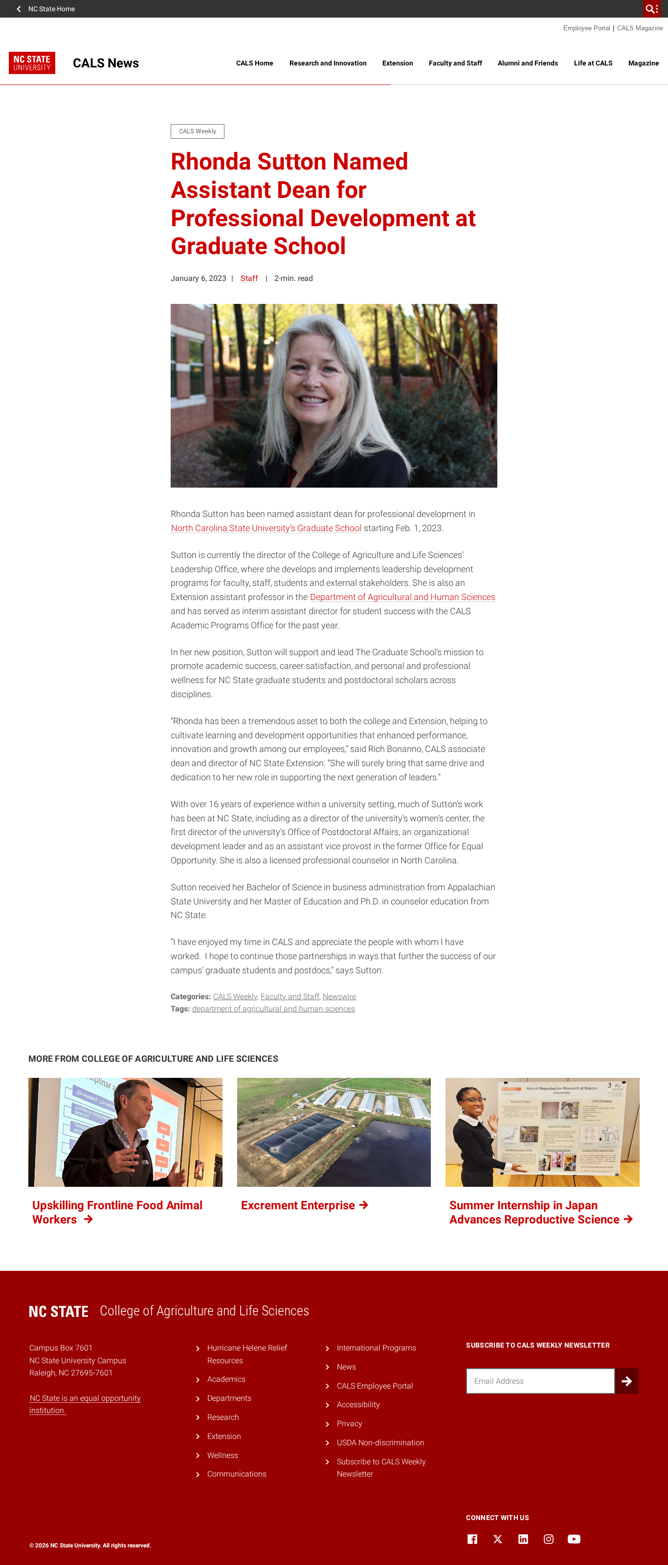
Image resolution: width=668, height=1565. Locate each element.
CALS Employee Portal (375, 1386)
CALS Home (254, 63)
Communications (237, 1474)
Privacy (349, 1423)
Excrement (299, 1205)
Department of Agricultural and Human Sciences (402, 597)
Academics (226, 1379)
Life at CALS (593, 63)
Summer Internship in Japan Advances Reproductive (536, 1212)
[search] (652, 9)
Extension (397, 63)
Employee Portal (586, 28)
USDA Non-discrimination (380, 1442)
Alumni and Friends (528, 63)
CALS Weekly (235, 996)
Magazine (643, 63)
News (346, 1367)
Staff (249, 278)
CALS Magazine (640, 28)
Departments (229, 1398)
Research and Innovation (328, 63)
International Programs (376, 1347)
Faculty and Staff (455, 63)
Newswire (339, 996)
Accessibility (358, 1404)
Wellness (222, 1455)
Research (223, 1417)
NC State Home (51, 9)
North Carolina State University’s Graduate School (266, 528)
